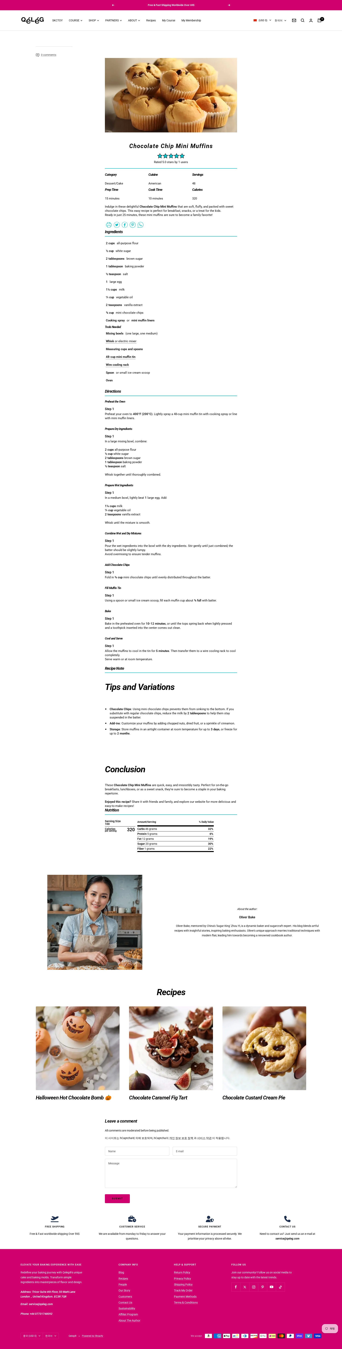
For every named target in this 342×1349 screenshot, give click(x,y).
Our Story (124, 1290)
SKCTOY (57, 20)
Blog (121, 1272)
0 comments (48, 54)
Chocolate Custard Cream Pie (253, 1098)
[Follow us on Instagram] (253, 1286)
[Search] (302, 20)
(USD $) (263, 20)
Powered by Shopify (92, 1336)
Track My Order (183, 1290)
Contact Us (125, 1302)
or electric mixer (121, 341)
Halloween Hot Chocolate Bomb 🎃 (73, 1098)
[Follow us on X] (244, 1286)
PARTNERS (112, 20)
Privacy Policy (182, 1278)
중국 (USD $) (30, 1336)
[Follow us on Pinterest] (262, 1286)
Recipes (151, 20)
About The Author (129, 1320)
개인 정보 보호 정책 (181, 1138)
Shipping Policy (183, 1284)
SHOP (93, 20)
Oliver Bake (247, 917)
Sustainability (127, 1308)
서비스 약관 (204, 1138)
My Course (168, 20)
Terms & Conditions (186, 1302)
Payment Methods (185, 1296)
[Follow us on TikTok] (280, 1286)
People (123, 1284)
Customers (125, 1296)
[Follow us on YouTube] (271, 1286)
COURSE (74, 20)
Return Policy (182, 1272)
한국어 (278, 20)
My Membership (191, 20)
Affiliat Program (128, 1314)
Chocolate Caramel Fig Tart (158, 1098)
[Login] (311, 20)
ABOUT (133, 20)
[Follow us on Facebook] (235, 1286)
